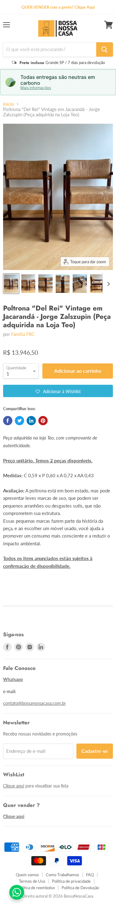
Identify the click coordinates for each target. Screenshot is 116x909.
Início (8, 104)
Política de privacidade (71, 881)
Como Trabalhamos (62, 874)
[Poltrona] (11, 284)
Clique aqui (13, 785)
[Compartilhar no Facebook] (7, 420)
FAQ (90, 874)
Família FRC (23, 334)
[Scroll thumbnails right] (107, 283)
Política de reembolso (36, 887)
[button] (58, 391)
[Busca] (104, 49)
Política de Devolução (80, 887)
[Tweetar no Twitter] (19, 420)
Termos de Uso (32, 881)
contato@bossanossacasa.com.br (34, 703)
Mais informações (35, 88)
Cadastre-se (94, 751)
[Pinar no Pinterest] (43, 420)
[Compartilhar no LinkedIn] (31, 420)
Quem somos (27, 874)
